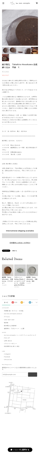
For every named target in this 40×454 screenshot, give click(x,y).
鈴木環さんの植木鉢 (10, 325)
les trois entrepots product (13, 313)
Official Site (8, 359)
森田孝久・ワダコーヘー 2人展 (14, 328)
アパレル (7, 316)
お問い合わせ (8, 340)
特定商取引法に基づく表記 (12, 346)
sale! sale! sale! (9, 319)
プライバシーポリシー (10, 343)
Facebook (7, 357)
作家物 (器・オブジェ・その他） (14, 311)
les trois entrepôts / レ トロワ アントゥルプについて (20, 335)
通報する (14, 250)
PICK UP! (7, 338)
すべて (6, 302)
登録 (32, 374)
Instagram (7, 354)
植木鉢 (6, 322)
